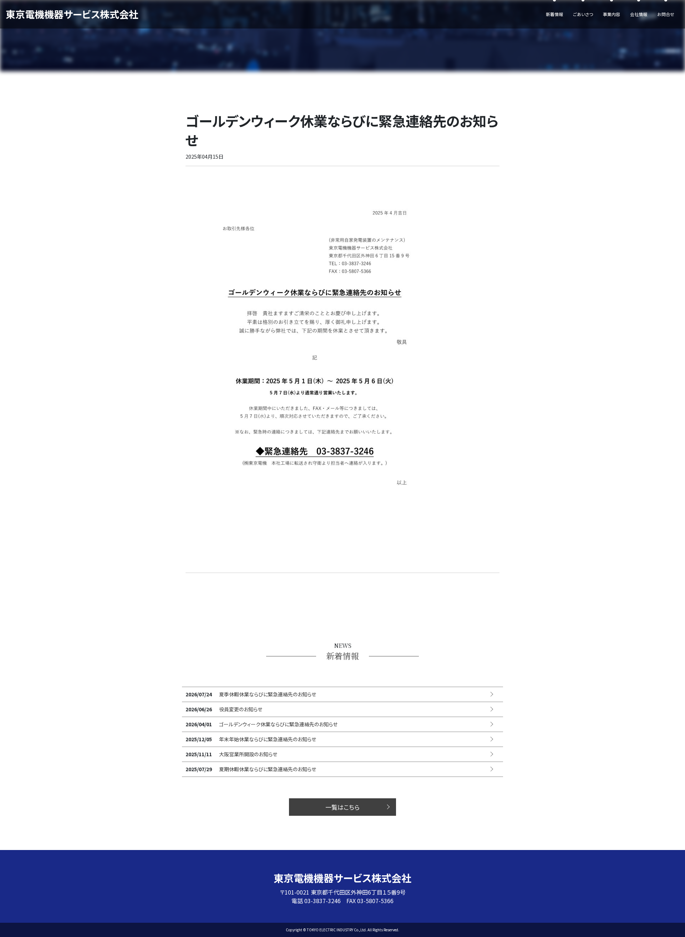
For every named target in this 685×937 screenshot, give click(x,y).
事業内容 (611, 14)
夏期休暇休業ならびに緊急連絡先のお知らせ (267, 769)
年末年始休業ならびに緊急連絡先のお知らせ (267, 739)
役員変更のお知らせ (240, 709)
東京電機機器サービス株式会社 (72, 14)
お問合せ (665, 14)
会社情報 (638, 14)
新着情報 (554, 14)
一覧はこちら (342, 807)
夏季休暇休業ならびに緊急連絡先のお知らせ (267, 694)
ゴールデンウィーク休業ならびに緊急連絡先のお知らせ (278, 724)
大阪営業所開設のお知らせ (248, 754)
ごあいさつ (583, 14)
